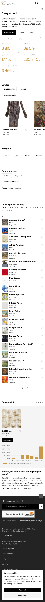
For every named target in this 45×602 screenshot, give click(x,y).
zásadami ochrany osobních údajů (30, 521)
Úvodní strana (8, 32)
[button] (41, 496)
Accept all (22, 590)
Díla (31, 32)
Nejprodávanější (9, 95)
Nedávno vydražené (11, 182)
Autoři (21, 32)
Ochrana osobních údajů (10, 569)
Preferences (22, 595)
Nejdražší (23, 89)
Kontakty (5, 564)
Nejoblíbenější (9, 89)
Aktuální (6, 175)
